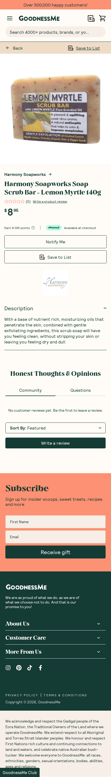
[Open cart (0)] (102, 18)
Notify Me (55, 241)
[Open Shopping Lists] (91, 18)
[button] (20, 772)
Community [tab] (30, 390)
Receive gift (55, 552)
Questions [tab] (80, 390)
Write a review (55, 442)
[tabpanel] (55, 428)
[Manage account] (9, 18)
